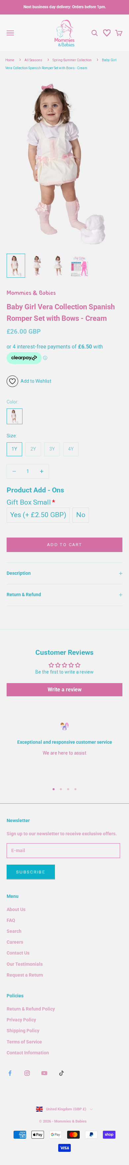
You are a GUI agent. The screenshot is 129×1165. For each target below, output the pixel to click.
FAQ (11, 920)
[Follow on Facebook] (10, 1073)
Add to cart (64, 544)
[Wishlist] (106, 33)
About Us (16, 909)
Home (9, 60)
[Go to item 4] (79, 266)
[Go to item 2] (37, 266)
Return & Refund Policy (31, 1009)
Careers (15, 942)
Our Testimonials (25, 964)
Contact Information (28, 1052)
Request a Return (25, 975)
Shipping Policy (23, 1030)
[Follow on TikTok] (61, 1073)
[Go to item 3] (58, 266)
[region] (64, 750)
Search (14, 931)
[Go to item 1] (16, 266)
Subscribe (30, 872)
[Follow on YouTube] (44, 1073)
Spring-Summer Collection (72, 60)
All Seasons (33, 60)
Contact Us (18, 953)
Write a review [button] (65, 689)
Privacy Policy (21, 1019)
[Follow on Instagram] (27, 1073)
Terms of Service (24, 1041)
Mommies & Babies (31, 293)
